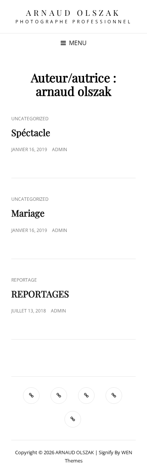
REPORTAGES (40, 294)
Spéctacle (30, 132)
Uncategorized (30, 118)
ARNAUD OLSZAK (73, 12)
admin (59, 149)
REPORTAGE (24, 280)
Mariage (27, 213)
